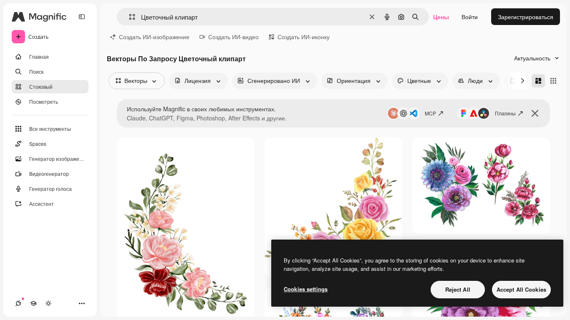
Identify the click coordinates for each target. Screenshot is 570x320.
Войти (470, 16)
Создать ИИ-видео (233, 36)
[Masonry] (538, 81)
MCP (430, 113)
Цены (441, 16)
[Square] (553, 81)
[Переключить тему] (48, 303)
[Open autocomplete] (128, 17)
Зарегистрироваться (525, 16)
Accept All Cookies (521, 289)
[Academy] (33, 303)
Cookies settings (306, 289)
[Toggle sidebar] (81, 16)
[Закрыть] (535, 113)
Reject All (457, 289)
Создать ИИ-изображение (154, 36)
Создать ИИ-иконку (303, 36)
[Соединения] (18, 303)
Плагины (505, 113)
